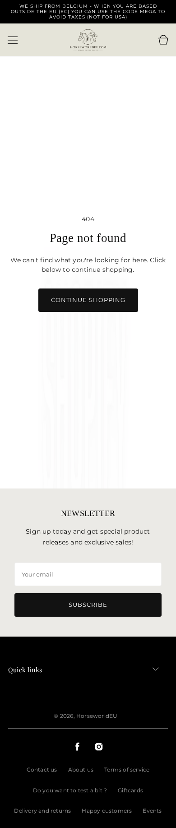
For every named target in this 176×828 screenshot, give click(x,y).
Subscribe (88, 604)
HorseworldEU (96, 715)
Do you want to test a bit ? (70, 790)
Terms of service (126, 769)
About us (81, 769)
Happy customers (107, 810)
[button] (13, 40)
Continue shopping (88, 299)
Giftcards (130, 790)
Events (152, 810)
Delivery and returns (42, 810)
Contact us (42, 769)
